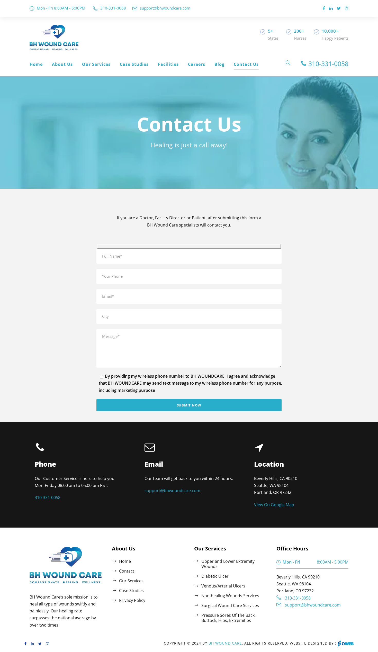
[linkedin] (331, 8)
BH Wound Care (225, 643)
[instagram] (346, 8)
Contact (126, 571)
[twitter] (339, 8)
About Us (62, 64)
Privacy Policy (132, 600)
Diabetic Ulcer (215, 576)
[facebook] (324, 8)
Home (36, 64)
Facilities (168, 64)
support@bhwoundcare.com (165, 8)
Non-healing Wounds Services (230, 596)
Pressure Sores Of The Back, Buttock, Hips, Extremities (228, 617)
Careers (196, 64)
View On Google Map (274, 505)
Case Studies (134, 64)
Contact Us (246, 64)
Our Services (96, 64)
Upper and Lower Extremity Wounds (228, 563)
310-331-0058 (113, 8)
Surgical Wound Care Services (230, 605)
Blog (219, 64)
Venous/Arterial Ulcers (223, 586)
